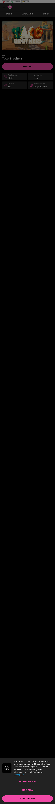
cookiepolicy (19, 774)
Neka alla (27, 790)
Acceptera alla (27, 798)
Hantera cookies (27, 781)
